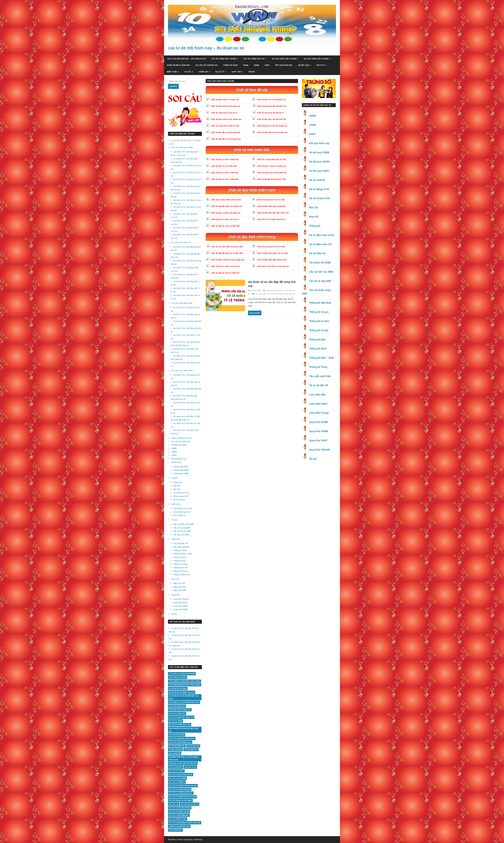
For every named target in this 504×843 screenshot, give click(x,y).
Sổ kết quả (303, 65)
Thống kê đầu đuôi (181, 574)
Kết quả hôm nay (283, 65)
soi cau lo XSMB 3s (177, 782)
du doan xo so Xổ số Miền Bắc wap (184, 702)
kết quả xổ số (193, 746)
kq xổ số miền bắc (177, 746)
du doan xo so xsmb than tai (181, 692)
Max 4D (176, 486)
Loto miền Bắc (317, 394)
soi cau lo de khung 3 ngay (180, 775)
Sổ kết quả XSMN (181, 470)
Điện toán (172, 72)
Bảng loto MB (179, 590)
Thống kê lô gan (180, 571)
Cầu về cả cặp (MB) (181, 527)
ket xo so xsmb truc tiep (179, 725)
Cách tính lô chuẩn (177, 677)
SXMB (245, 65)
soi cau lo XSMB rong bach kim (182, 797)
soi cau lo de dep (176, 771)
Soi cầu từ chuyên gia (206, 65)
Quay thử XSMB (180, 609)
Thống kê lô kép (180, 564)
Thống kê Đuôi (179, 557)
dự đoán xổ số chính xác (180, 710)
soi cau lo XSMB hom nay (179, 789)
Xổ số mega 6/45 (181, 496)
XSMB (312, 115)
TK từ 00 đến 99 (180, 543)
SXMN (256, 65)
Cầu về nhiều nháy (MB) (183, 524)
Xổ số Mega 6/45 (319, 189)
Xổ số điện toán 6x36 (321, 235)
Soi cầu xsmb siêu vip (253, 59)
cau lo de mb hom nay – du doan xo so (206, 47)
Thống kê (203, 72)
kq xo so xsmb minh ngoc (180, 742)
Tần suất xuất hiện (181, 547)
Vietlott (320, 65)
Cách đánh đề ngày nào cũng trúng (184, 685)
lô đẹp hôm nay (175, 750)
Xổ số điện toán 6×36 (182, 508)
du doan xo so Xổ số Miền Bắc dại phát (183, 697)
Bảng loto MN (179, 587)
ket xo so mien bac (177, 714)
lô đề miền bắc (191, 750)
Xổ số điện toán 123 (181, 512)
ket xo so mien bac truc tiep (181, 717)
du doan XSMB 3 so (177, 706)
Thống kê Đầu (179, 560)
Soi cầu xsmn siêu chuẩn (316, 59)
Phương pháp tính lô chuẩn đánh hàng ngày (183, 758)
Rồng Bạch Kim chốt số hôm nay (183, 763)
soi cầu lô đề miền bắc (179, 815)
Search (173, 86)
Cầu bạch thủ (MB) (181, 534)
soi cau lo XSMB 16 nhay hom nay (183, 786)
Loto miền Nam (318, 403)
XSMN (312, 124)
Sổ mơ (251, 72)
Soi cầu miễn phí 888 (177, 819)
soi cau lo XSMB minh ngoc (181, 793)
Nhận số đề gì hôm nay (178, 65)
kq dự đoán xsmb (176, 735)
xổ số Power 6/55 (181, 492)
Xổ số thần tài (179, 515)
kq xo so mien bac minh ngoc (182, 738)
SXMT (267, 65)
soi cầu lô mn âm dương (179, 808)
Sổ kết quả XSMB (180, 473)
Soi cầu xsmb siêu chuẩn (223, 59)
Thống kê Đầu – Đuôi (182, 553)
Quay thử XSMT (180, 602)
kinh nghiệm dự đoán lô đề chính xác (183, 729)
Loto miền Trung (319, 412)
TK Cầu (187, 72)
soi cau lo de (190, 767)
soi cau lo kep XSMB (177, 778)
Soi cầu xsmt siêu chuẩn (284, 59)
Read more (255, 313)
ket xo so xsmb (175, 721)
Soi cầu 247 (173, 804)
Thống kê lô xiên (180, 567)
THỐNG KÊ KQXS (230, 65)
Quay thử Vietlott (180, 599)
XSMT (312, 133)
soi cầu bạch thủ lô (189, 804)
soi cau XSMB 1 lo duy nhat (180, 800)
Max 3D (176, 489)
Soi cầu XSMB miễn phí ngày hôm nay (184, 823)
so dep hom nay (175, 767)
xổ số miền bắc (175, 830)
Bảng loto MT (179, 583)
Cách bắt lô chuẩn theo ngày (182, 674)
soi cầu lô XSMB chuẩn (179, 812)
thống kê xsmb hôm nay (179, 826)
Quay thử (236, 72)
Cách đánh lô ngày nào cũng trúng (184, 681)
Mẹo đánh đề (174, 753)
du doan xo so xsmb (178, 689)
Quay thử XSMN (180, 606)
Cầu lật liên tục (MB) (182, 531)
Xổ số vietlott (179, 499)
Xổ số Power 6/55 (319, 198)
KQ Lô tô (219, 72)
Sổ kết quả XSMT (180, 466)
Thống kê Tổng (180, 550)
